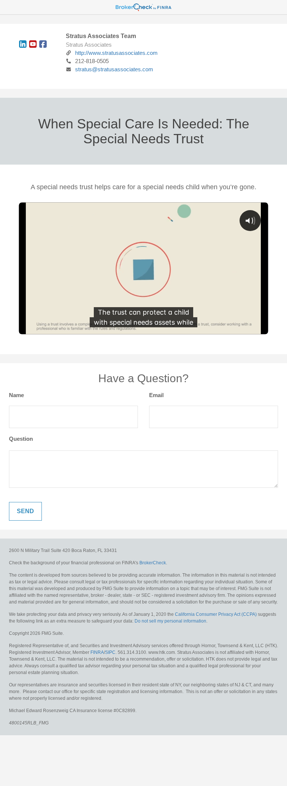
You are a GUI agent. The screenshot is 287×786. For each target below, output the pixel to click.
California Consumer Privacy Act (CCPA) (216, 614)
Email (156, 395)
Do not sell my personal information (170, 621)
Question (21, 439)
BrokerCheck (152, 562)
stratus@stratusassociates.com (114, 69)
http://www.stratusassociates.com (116, 53)
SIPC (110, 652)
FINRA (97, 652)
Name (16, 395)
